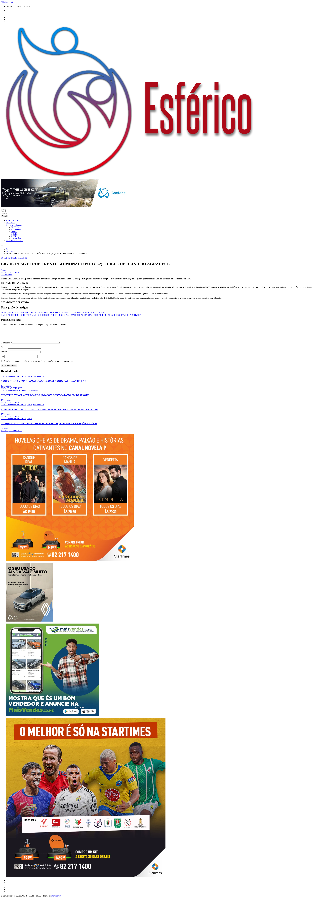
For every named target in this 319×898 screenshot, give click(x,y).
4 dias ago (5, 428)
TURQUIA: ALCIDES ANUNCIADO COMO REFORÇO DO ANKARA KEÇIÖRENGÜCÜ (49, 423)
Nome (4, 347)
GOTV (29, 376)
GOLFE (14, 234)
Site (2, 356)
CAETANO (6, 376)
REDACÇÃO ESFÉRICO (11, 272)
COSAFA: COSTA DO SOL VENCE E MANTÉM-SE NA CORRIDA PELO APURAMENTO (49, 409)
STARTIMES (38, 376)
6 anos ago (5, 270)
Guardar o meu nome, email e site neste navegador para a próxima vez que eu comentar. (38, 361)
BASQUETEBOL (13, 220)
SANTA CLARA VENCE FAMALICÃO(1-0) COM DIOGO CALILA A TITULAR (43, 381)
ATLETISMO (16, 229)
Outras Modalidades (14, 225)
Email (4, 352)
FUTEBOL (10, 223)
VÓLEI (14, 236)
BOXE (14, 232)
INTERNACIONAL (14, 241)
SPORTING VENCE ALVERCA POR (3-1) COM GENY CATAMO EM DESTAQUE (45, 395)
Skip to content (7, 2)
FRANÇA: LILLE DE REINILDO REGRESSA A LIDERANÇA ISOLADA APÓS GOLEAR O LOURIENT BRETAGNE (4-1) (53, 313)
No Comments (6, 274)
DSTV (14, 376)
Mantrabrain (56, 896)
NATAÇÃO (16, 238)
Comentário (6, 343)
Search (3, 211)
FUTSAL (15, 227)
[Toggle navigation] (2, 209)
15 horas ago (6, 386)
